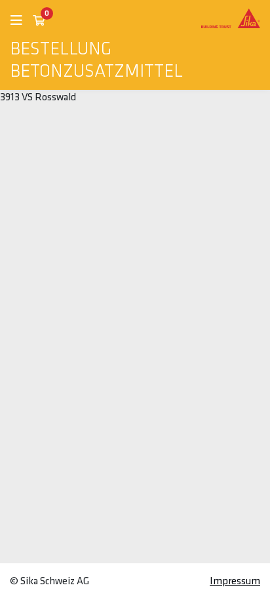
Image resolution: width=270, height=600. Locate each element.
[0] (39, 21)
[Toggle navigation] (21, 21)
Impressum (235, 581)
